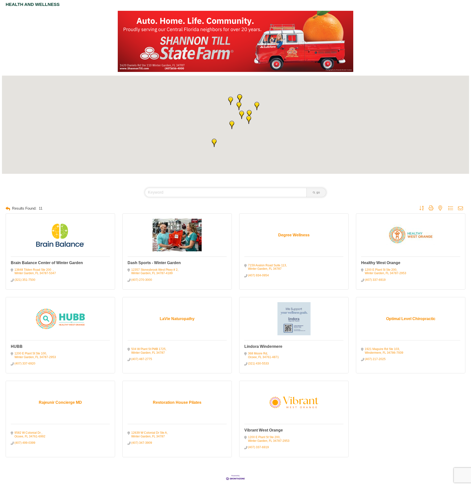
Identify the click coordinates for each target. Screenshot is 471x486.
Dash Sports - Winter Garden (154, 263)
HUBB (17, 346)
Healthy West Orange (380, 263)
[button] (231, 125)
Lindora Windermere (263, 346)
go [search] (318, 192)
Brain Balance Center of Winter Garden (47, 263)
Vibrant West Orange (263, 430)
